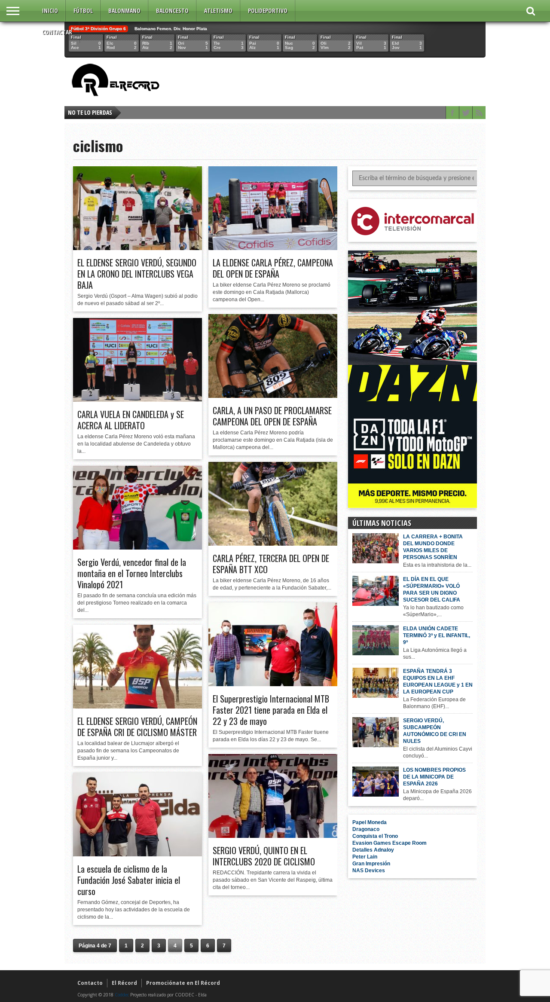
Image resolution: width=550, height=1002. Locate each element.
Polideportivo (267, 10)
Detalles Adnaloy (373, 850)
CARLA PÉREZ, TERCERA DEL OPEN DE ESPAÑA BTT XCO (271, 564)
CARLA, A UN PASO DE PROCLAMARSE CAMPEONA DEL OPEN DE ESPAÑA (272, 416)
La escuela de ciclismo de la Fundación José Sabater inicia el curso (128, 880)
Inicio (50, 10)
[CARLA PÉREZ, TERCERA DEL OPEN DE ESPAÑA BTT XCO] (272, 543)
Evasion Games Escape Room (389, 843)
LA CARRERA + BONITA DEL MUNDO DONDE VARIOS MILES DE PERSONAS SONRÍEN (433, 547)
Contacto (90, 983)
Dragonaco (365, 829)
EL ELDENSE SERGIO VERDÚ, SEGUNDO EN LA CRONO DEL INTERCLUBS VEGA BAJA (136, 273)
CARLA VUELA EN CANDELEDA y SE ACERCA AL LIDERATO (130, 420)
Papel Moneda (369, 822)
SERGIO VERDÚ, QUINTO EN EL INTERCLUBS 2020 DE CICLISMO (264, 856)
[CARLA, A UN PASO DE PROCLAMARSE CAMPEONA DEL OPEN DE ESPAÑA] (272, 395)
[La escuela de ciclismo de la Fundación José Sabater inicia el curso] (137, 854)
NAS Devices (368, 871)
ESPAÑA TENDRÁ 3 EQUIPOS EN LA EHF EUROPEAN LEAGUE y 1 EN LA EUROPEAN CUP (438, 681)
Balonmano (124, 10)
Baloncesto (172, 10)
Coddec (122, 995)
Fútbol (83, 10)
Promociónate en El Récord (183, 983)
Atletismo (218, 10)
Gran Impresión (371, 864)
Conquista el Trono (375, 836)
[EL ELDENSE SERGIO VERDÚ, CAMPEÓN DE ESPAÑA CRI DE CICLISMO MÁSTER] (137, 706)
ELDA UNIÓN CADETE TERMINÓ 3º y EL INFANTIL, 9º (436, 635)
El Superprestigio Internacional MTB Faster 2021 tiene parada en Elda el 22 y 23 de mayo (271, 709)
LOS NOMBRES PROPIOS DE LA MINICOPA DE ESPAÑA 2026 (434, 777)
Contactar (57, 32)
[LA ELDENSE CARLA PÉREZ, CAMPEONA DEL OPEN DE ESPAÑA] (272, 247)
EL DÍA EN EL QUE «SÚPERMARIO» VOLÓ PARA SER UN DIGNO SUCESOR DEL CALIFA (431, 589)
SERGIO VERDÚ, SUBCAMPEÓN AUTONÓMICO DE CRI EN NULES (434, 731)
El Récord (124, 983)
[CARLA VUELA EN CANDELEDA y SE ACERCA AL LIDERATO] (137, 399)
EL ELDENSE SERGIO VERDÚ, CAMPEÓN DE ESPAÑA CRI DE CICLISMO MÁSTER (137, 727)
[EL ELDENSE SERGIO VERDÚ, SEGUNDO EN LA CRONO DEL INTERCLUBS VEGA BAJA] (137, 247)
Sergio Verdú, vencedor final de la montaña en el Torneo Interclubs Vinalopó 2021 (131, 573)
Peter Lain (364, 857)
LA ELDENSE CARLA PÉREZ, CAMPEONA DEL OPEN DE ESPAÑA (273, 268)
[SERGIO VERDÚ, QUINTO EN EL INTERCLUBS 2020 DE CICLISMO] (272, 835)
